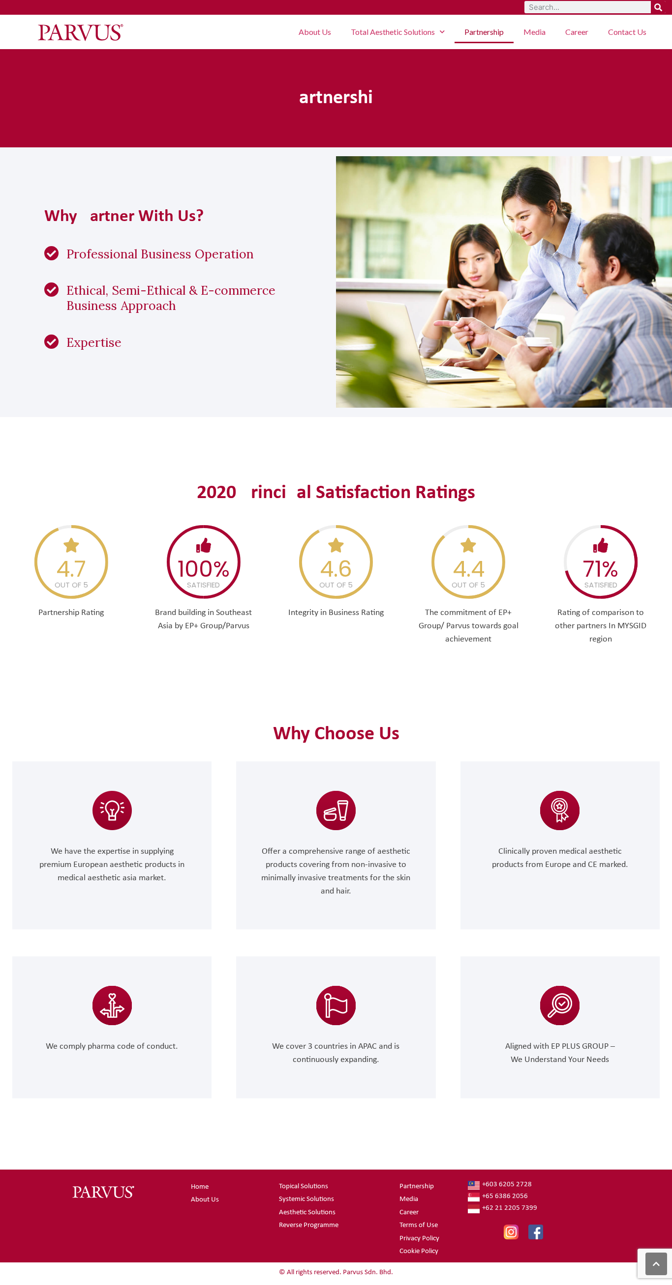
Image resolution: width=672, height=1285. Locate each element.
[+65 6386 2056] (539, 1197)
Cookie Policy (418, 1251)
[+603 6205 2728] (539, 1185)
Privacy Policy (419, 1238)
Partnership (484, 31)
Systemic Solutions (306, 1199)
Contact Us (627, 31)
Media (534, 31)
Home (200, 1187)
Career (576, 31)
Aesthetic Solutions (307, 1212)
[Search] (658, 7)
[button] (656, 1264)
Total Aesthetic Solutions (393, 31)
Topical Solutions (303, 1186)
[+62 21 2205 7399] (539, 1209)
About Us (315, 31)
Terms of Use (418, 1225)
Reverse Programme (308, 1225)
